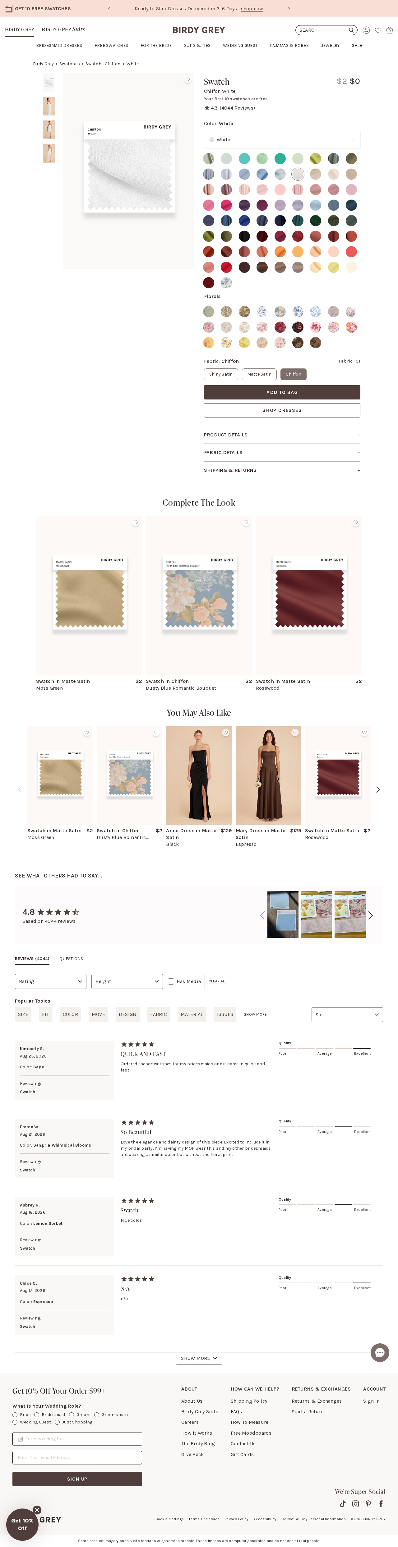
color (70, 1014)
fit (45, 1014)
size (23, 1014)
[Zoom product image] (128, 171)
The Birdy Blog (198, 1443)
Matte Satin (259, 374)
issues (225, 1014)
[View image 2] (49, 106)
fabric (158, 1014)
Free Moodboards (251, 1433)
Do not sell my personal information (314, 1519)
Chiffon (293, 374)
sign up (77, 1479)
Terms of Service (204, 1519)
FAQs (236, 1411)
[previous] (20, 790)
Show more (255, 1014)
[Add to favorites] (188, 79)
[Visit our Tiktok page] (342, 1504)
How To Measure (249, 1422)
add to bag (282, 392)
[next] (378, 790)
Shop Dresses (282, 410)
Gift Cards (242, 1454)
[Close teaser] (37, 1510)
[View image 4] (49, 153)
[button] (22, 1525)
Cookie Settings (169, 1519)
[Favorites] (378, 30)
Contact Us (243, 1443)
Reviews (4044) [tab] (32, 958)
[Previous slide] (109, 9)
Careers (190, 1422)
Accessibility (264, 1519)
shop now (252, 8)
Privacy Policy (236, 1519)
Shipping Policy (249, 1401)
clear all (217, 981)
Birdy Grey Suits (199, 1411)
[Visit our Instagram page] (355, 1504)
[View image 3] (49, 129)
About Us (191, 1401)
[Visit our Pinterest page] (368, 1504)
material (192, 1014)
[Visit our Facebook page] (381, 1504)
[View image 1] (49, 82)
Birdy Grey (19, 29)
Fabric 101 (349, 361)
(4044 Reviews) (237, 108)
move (98, 1014)
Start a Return (308, 1411)
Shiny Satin (221, 374)
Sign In (371, 1401)
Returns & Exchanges (317, 1401)
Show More (195, 1358)
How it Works (196, 1433)
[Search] (326, 30)
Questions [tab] (71, 958)
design (128, 1014)
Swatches (69, 63)
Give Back (192, 1454)
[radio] (208, 158)
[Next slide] (289, 9)
